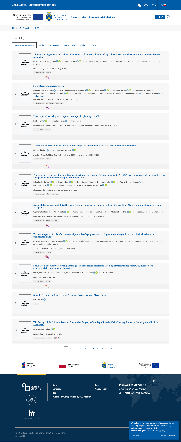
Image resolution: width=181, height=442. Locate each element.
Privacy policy (101, 389)
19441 (113, 349)
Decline (163, 436)
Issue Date (54, 45)
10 (102, 349)
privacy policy (160, 431)
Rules (97, 385)
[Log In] (154, 4)
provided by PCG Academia (80, 397)
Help (160, 17)
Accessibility (20, 436)
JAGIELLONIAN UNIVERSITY (132, 385)
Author (42, 45)
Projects (26, 28)
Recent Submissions (24, 45)
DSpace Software (60, 397)
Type (93, 45)
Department (69, 45)
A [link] (144, 5)
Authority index (78, 17)
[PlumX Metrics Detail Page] (48, 77)
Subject (83, 45)
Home (15, 28)
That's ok (171, 436)
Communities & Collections (102, 17)
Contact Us (57, 389)
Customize (135, 436)
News (54, 385)
